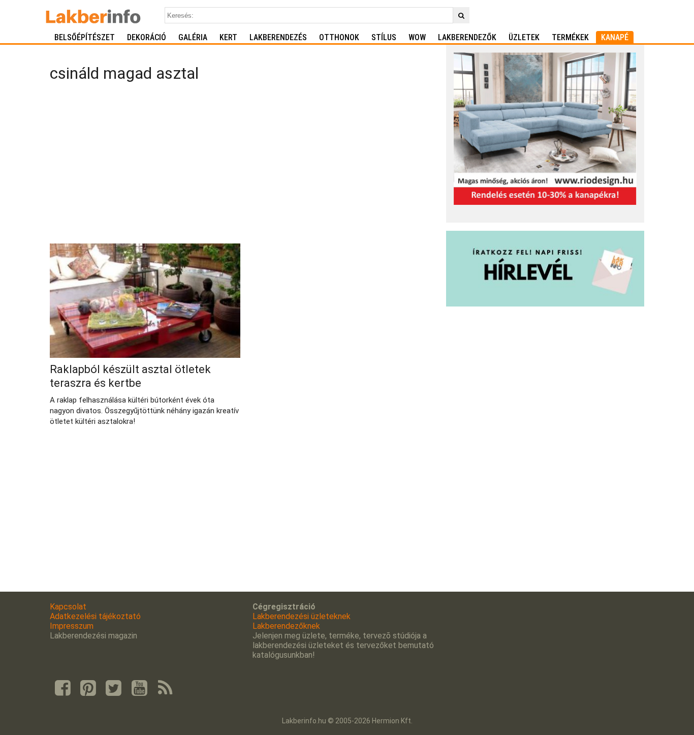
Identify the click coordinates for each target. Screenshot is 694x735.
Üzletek (524, 37)
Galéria (192, 37)
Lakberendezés (278, 37)
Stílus (383, 37)
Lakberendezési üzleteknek (302, 616)
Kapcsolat (68, 606)
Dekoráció (146, 37)
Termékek (570, 37)
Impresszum (71, 626)
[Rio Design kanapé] (545, 202)
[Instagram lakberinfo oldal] (88, 688)
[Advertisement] (244, 165)
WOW (417, 37)
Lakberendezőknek (286, 626)
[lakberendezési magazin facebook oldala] (62, 688)
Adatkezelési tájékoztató (95, 616)
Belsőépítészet (84, 37)
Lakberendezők (467, 37)
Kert (228, 37)
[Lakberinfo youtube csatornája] (139, 688)
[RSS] (165, 688)
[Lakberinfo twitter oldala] (114, 688)
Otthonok (339, 37)
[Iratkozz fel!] (545, 304)
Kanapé (614, 37)
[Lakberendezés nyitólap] (93, 15)
